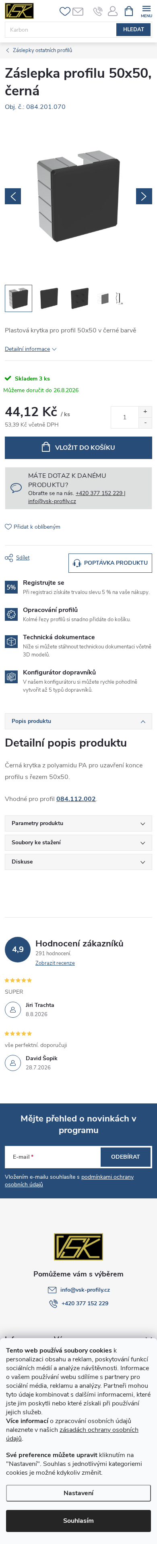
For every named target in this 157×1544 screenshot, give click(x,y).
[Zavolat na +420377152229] (98, 11)
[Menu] (146, 10)
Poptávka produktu (116, 563)
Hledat (133, 29)
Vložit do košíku (85, 447)
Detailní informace (27, 349)
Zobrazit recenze (55, 963)
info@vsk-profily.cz (85, 1290)
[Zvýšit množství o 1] (145, 412)
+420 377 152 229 (85, 1303)
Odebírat (125, 1157)
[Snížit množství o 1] (145, 422)
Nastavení (78, 1493)
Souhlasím (78, 1520)
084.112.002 (76, 799)
